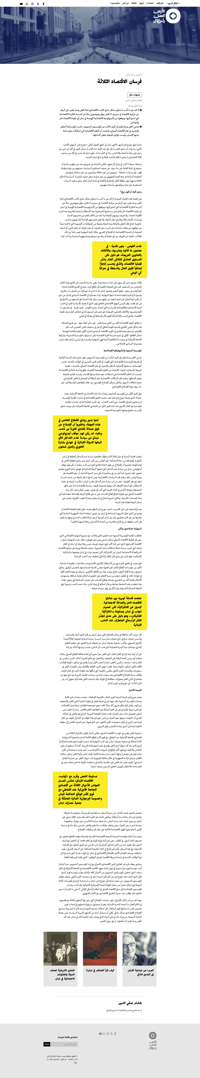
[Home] (167, 16)
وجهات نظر (134, 95)
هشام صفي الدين (134, 100)
